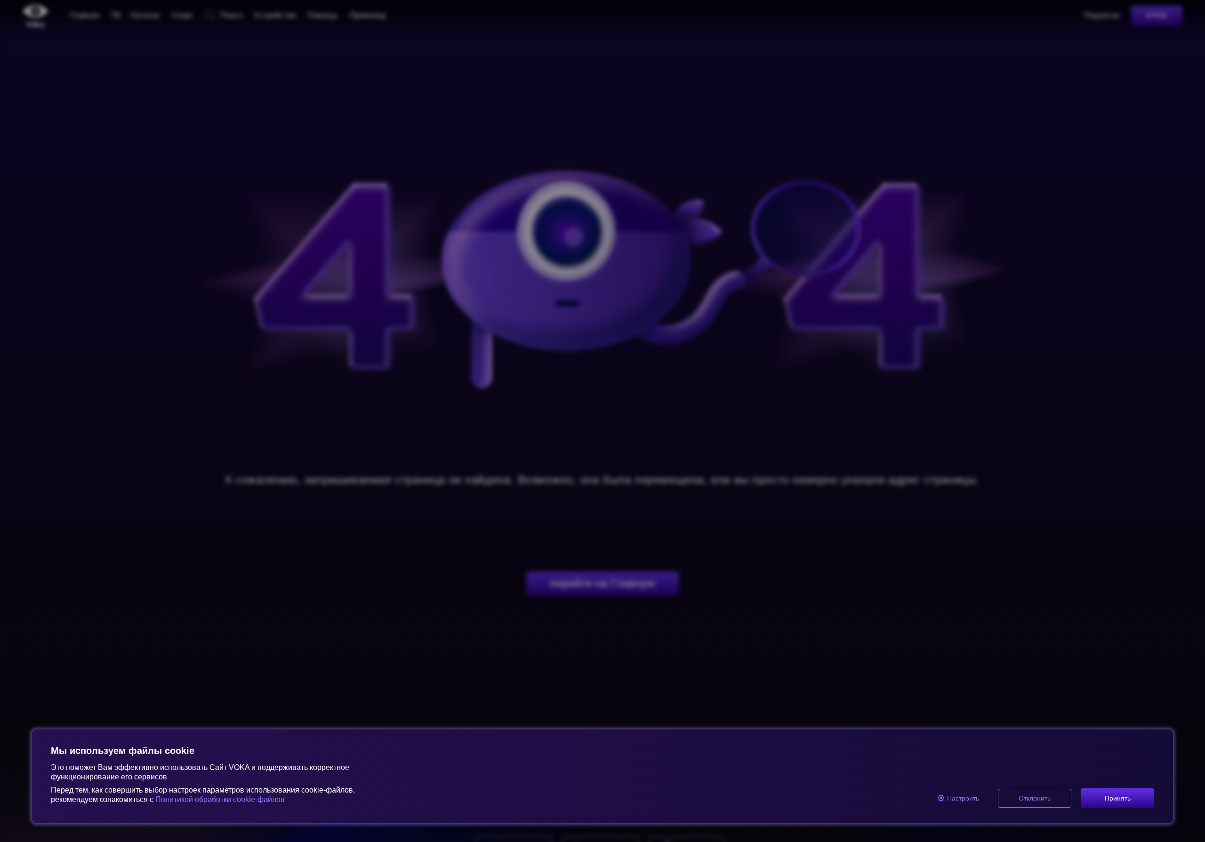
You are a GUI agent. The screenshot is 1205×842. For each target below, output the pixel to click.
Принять (1118, 798)
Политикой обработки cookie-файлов (220, 799)
